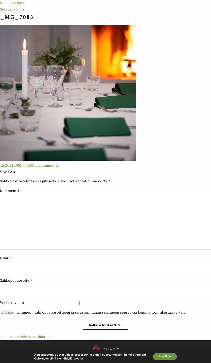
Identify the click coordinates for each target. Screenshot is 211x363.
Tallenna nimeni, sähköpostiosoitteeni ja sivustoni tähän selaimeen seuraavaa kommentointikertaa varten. (95, 312)
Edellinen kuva (12, 3)
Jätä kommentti (46, 166)
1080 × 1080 (23, 165)
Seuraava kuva (12, 9)
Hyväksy (165, 356)
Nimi (5, 258)
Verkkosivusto (12, 302)
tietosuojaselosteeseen (73, 355)
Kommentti (11, 191)
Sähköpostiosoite (16, 280)
